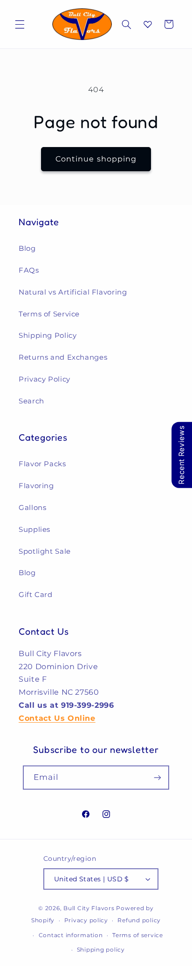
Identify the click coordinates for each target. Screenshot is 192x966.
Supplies (34, 529)
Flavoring (36, 486)
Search (31, 401)
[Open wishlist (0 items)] (147, 24)
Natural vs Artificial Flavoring (73, 292)
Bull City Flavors (89, 908)
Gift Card (36, 594)
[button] (19, 24)
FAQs (29, 270)
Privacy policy (86, 920)
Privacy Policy (44, 379)
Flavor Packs (42, 464)
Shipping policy (101, 949)
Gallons (32, 507)
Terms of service (137, 935)
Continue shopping (96, 158)
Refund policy (139, 920)
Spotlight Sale (45, 551)
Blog (27, 248)
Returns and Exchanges (63, 357)
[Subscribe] (157, 777)
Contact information (71, 935)
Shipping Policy (47, 335)
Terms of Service (49, 314)
